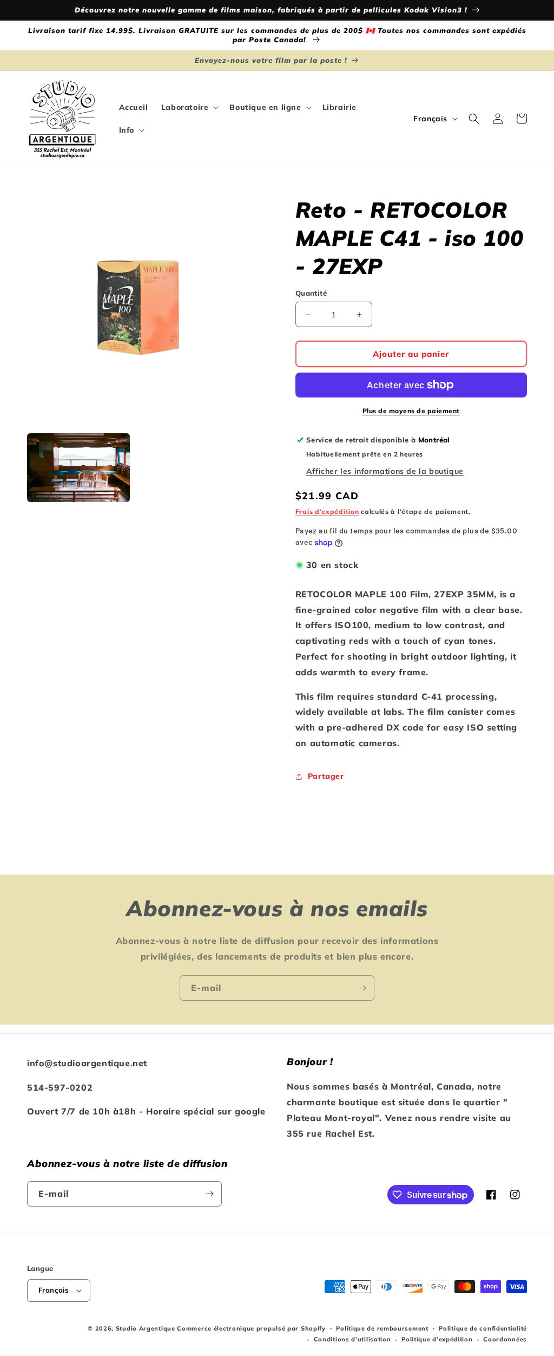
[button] (189, 107)
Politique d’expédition (436, 1339)
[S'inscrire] (362, 988)
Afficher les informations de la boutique (385, 471)
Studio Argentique (145, 1328)
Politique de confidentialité (483, 1328)
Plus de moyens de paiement (411, 411)
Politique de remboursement (382, 1328)
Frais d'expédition (327, 511)
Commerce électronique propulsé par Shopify (251, 1328)
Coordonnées (505, 1339)
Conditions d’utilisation (352, 1339)
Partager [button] (326, 776)
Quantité (311, 293)
